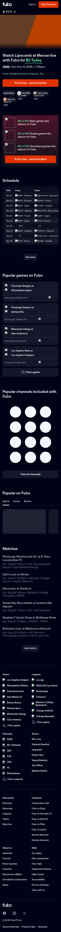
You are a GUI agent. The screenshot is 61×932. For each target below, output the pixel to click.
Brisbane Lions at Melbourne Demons (27, 628)
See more (30, 257)
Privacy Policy (29, 927)
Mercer (11, 99)
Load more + (30, 648)
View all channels (30, 474)
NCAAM (26, 93)
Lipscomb (43, 93)
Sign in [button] (32, 4)
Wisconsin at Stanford (17, 588)
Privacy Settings (40, 885)
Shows (16, 501)
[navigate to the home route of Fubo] (7, 4)
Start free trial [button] (48, 4)
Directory (42, 927)
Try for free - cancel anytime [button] (30, 82)
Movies (28, 501)
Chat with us (38, 890)
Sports (6, 501)
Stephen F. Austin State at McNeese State (29, 617)
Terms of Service (11, 927)
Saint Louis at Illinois (16, 574)
